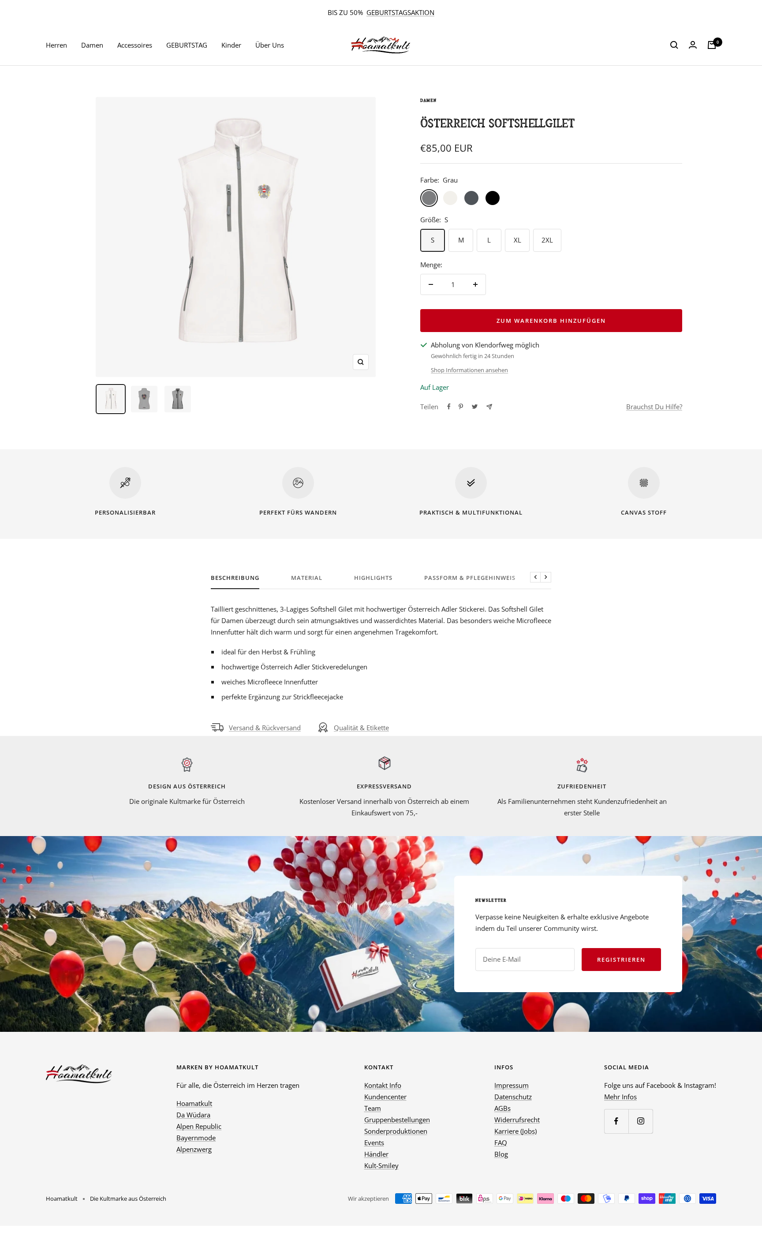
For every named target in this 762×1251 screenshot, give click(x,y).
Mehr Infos (620, 1096)
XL (517, 239)
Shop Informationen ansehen (469, 370)
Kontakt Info (382, 1085)
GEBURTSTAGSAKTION (400, 12)
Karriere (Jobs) (515, 1131)
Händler (376, 1154)
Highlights (373, 578)
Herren (56, 45)
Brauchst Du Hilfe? (654, 406)
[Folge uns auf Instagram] (640, 1121)
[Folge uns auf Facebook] (616, 1121)
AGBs (502, 1108)
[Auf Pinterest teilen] (461, 406)
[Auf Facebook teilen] (449, 406)
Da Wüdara (193, 1114)
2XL (547, 239)
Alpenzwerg (194, 1149)
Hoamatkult (194, 1103)
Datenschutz (513, 1096)
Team (372, 1108)
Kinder (231, 45)
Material (306, 578)
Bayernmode (196, 1137)
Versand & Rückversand (265, 727)
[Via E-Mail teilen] (489, 407)
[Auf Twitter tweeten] (474, 406)
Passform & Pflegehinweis (469, 578)
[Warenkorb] (711, 45)
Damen (92, 45)
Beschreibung (235, 578)
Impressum (511, 1085)
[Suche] (674, 45)
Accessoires (134, 45)
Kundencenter (385, 1096)
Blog (501, 1154)
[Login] (693, 45)
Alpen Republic (198, 1126)
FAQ (500, 1142)
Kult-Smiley (381, 1165)
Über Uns (269, 45)
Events (374, 1142)
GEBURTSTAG (186, 45)
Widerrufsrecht (517, 1119)
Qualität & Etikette (361, 727)
